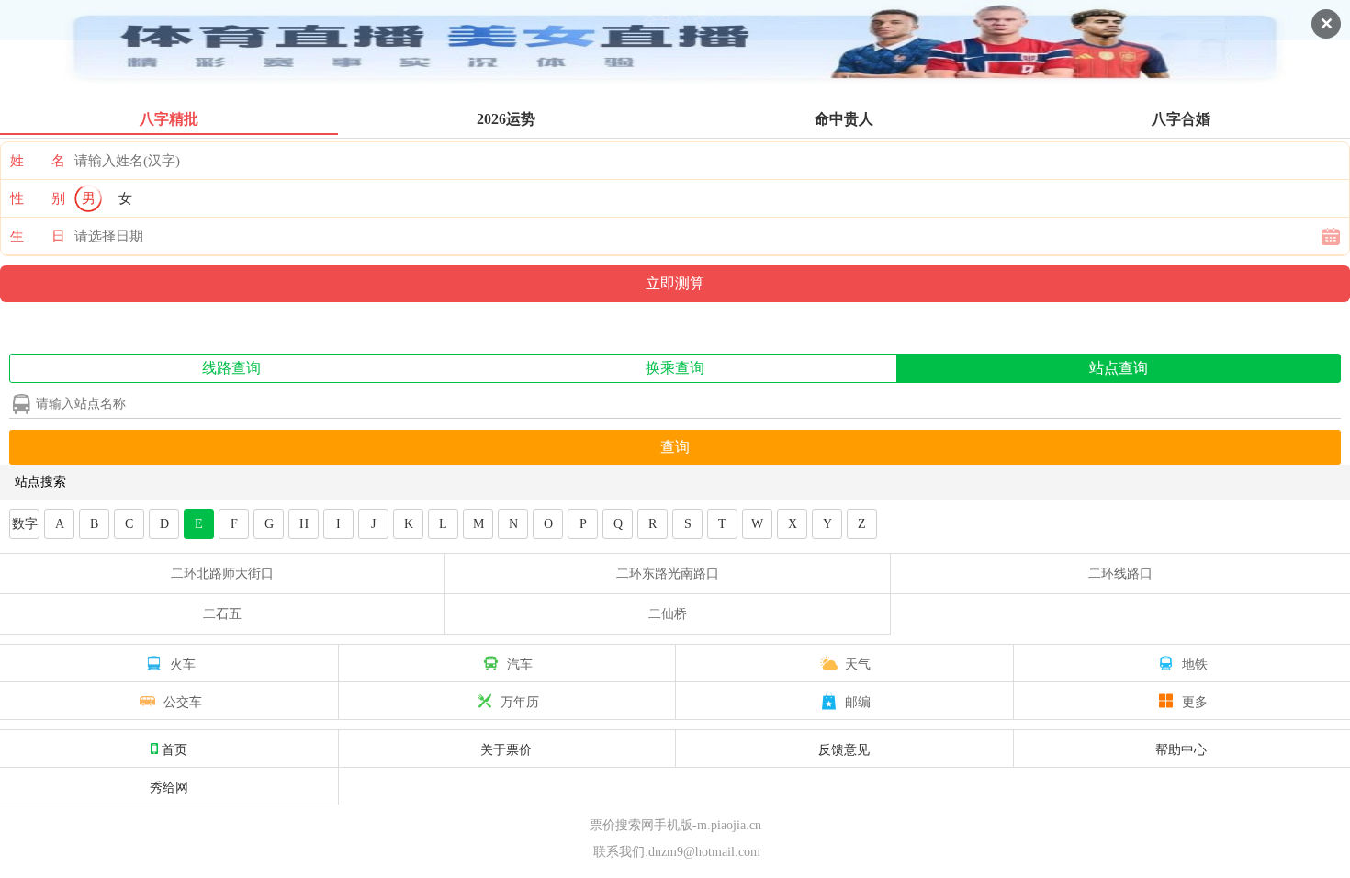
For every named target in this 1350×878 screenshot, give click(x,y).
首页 (174, 748)
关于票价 (506, 748)
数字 (25, 524)
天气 (858, 663)
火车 (183, 663)
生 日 (37, 236)
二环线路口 (1120, 573)
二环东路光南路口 (667, 573)
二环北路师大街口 (222, 573)
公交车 (182, 701)
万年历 (520, 701)
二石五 (222, 614)
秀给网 (169, 786)
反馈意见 (844, 748)
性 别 (37, 198)
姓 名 (37, 160)
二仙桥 (667, 614)
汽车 (520, 663)
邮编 (858, 701)
